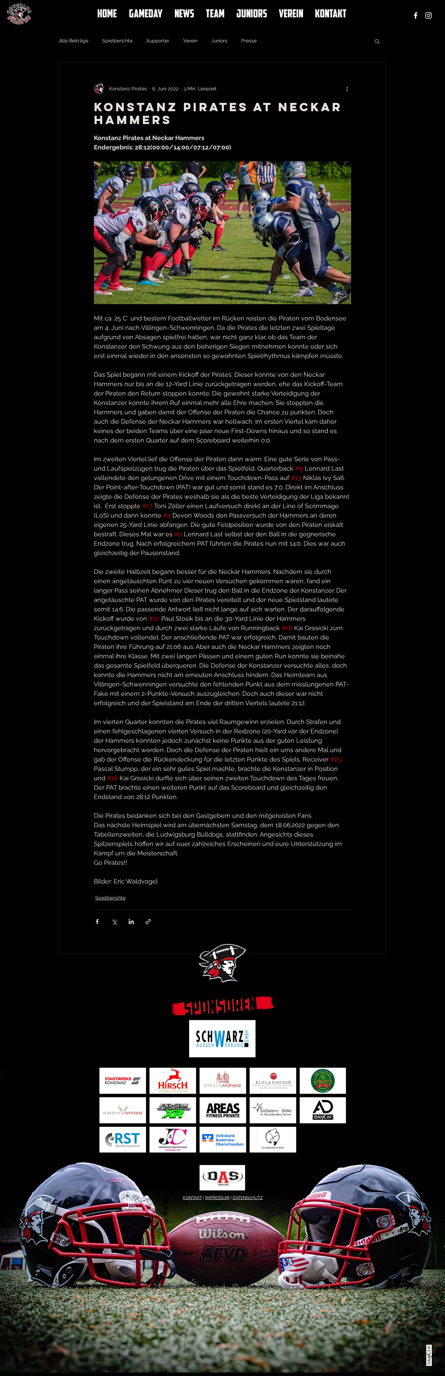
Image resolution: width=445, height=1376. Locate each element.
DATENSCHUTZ (248, 1197)
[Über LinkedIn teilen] (131, 921)
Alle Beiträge (73, 40)
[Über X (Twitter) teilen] (114, 921)
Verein (190, 40)
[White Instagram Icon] (428, 15)
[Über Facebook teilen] (97, 921)
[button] (377, 41)
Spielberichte (117, 40)
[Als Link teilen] (148, 921)
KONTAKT (192, 1197)
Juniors (219, 40)
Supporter (157, 40)
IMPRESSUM (217, 1197)
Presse (249, 40)
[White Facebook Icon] (415, 15)
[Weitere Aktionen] (347, 88)
